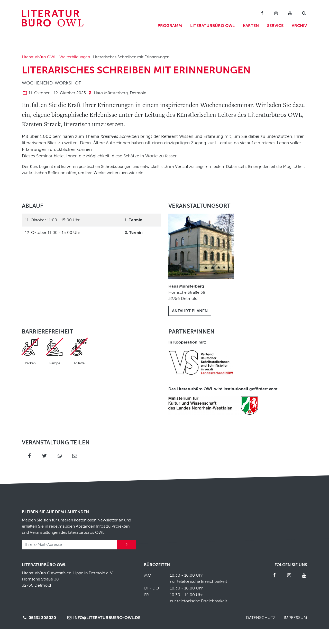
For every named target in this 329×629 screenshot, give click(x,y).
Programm (170, 25)
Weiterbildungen (74, 57)
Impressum (295, 617)
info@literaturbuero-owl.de (106, 617)
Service (275, 25)
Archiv (299, 25)
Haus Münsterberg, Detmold (120, 93)
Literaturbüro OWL (212, 25)
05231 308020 (42, 617)
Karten (251, 25)
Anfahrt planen (190, 311)
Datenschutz (261, 617)
